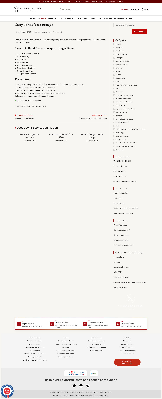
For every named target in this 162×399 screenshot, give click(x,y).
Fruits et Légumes (122, 54)
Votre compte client (96, 344)
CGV (101, 392)
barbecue (38, 106)
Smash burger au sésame (29, 136)
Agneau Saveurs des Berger (125, 109)
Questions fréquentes (96, 341)
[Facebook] (74, 386)
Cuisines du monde (42, 32)
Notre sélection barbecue (125, 119)
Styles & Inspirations (127, 347)
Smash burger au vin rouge (92, 136)
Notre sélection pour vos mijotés (127, 143)
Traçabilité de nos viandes (34, 354)
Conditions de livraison (65, 350)
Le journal (127, 341)
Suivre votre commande (96, 347)
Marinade (119, 47)
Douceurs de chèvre (123, 61)
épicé (32, 106)
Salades (118, 71)
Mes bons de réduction (123, 213)
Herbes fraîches (121, 64)
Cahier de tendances (127, 350)
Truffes (118, 75)
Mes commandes (120, 193)
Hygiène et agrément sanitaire (35, 360)
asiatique (26, 106)
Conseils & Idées (127, 344)
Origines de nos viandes (34, 347)
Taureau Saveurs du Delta (125, 95)
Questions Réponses (121, 267)
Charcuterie (120, 150)
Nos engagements (120, 240)
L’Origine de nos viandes (123, 245)
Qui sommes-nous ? (35, 341)
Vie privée (108, 392)
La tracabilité (118, 257)
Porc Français (120, 105)
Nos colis (119, 88)
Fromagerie (120, 58)
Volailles (118, 44)
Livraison (117, 262)
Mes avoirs (118, 198)
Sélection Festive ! (122, 122)
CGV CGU (117, 272)
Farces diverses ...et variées (125, 146)
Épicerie (118, 81)
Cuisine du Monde (122, 136)
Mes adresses (119, 203)
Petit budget (120, 133)
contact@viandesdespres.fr (124, 181)
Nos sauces (120, 51)
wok (44, 106)
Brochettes (119, 116)
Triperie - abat (121, 139)
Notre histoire (34, 344)
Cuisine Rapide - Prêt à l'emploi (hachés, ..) (131, 129)
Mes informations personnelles (126, 208)
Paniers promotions (65, 357)
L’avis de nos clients (66, 341)
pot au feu (119, 92)
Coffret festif (120, 78)
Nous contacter (96, 350)
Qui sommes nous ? (121, 230)
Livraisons (66, 347)
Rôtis (117, 126)
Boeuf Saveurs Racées (124, 99)
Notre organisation (121, 235)
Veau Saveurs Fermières (124, 102)
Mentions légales (120, 287)
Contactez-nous (120, 225)
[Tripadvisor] (88, 386)
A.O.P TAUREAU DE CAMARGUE (126, 85)
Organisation (35, 350)
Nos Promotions (121, 112)
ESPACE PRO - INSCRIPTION (127, 362)
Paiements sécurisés (65, 354)
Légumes (119, 68)
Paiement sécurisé (121, 277)
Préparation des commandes (65, 344)
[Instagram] (81, 386)
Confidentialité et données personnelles (129, 282)
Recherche (139, 31)
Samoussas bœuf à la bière (61, 136)
